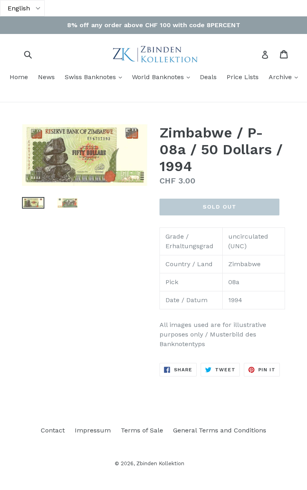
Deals (208, 77)
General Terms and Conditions (219, 430)
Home (19, 77)
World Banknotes (163, 77)
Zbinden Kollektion (160, 463)
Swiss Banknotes (95, 77)
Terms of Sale (142, 430)
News (46, 77)
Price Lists (243, 77)
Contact (53, 430)
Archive (285, 77)
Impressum (93, 430)
